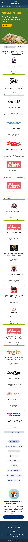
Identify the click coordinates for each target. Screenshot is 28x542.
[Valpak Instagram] (14, 530)
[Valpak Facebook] (10, 530)
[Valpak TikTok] (17, 530)
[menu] (2, 2)
